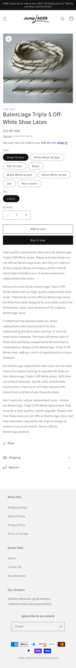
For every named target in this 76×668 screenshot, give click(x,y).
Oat (9, 183)
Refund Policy (16, 516)
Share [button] (11, 443)
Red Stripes (14, 166)
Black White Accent (19, 175)
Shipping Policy (17, 507)
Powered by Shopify (48, 658)
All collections (17, 576)
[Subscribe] (60, 626)
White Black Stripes (47, 157)
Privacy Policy (16, 525)
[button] (5, 18)
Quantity (8, 207)
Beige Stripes (15, 157)
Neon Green (29, 183)
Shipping (7, 136)
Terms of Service (18, 533)
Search (12, 558)
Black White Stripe (54, 175)
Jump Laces (32, 658)
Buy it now (38, 240)
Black (35, 166)
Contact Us (15, 567)
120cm (11, 198)
